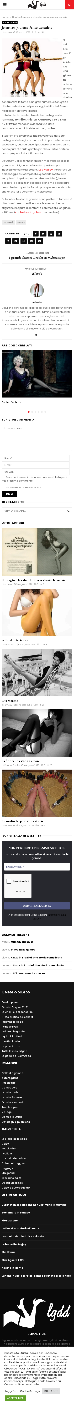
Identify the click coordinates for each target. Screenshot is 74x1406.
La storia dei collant (14, 1158)
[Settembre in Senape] (37, 612)
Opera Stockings (12, 1183)
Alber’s (37, 273)
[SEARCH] (68, 510)
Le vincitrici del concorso (17, 1012)
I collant (7, 1153)
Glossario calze (11, 1178)
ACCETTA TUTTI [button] (15, 1398)
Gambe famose (10, 22)
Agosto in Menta (12, 1268)
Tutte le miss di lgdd (14, 1051)
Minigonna (8, 1173)
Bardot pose (10, 1002)
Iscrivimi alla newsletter (23, 487)
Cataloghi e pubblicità (16, 1121)
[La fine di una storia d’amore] (37, 733)
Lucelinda (9, 825)
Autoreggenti (10, 1078)
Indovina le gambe (23, 949)
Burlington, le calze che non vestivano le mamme (34, 580)
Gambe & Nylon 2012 (15, 1007)
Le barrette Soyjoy (14, 1244)
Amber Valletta (11, 402)
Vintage (7, 1112)
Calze (5, 1143)
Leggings (7, 1168)
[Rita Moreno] (37, 672)
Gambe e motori (12, 1102)
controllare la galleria (28, 212)
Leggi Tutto (12, 1391)
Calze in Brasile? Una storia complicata (36, 957)
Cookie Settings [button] (30, 1391)
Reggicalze (8, 1082)
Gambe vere (9, 1087)
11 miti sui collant (12, 1041)
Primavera (9, 644)
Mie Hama (8, 1252)
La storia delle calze (14, 1139)
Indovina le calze (12, 1022)
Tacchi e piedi (10, 1107)
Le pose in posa (11, 1046)
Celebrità (8, 222)
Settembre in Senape (15, 640)
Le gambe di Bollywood (16, 1055)
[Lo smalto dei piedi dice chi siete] (37, 793)
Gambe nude (10, 1092)
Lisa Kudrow (46, 169)
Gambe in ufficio (12, 1117)
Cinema (21, 222)
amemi (8, 584)
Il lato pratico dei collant (17, 1017)
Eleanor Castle (12, 765)
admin (8, 32)
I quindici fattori (12, 1036)
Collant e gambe (12, 1073)
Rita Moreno (10, 701)
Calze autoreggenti (14, 1163)
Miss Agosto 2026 (13, 1260)
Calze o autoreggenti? (16, 1187)
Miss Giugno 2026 (22, 942)
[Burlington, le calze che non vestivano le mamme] (37, 552)
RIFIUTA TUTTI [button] (51, 1391)
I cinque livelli (10, 1026)
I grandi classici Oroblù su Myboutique (37, 258)
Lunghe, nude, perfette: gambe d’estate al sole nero (36, 1276)
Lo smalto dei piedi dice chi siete (23, 821)
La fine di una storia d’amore (21, 761)
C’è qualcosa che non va (29, 973)
